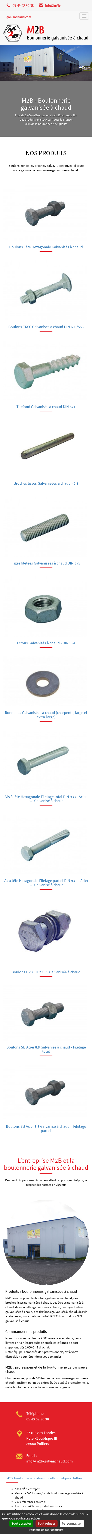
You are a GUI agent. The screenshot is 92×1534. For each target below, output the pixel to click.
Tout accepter (21, 1523)
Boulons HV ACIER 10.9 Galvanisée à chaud (46, 972)
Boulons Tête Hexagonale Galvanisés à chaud (46, 246)
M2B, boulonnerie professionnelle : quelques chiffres (44, 1478)
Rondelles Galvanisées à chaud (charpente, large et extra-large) (46, 714)
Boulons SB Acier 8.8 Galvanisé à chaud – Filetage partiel (46, 1128)
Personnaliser (72, 1523)
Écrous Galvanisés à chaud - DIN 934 (46, 643)
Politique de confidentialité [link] (46, 1530)
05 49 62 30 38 (37, 1419)
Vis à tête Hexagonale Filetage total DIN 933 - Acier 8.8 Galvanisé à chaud (46, 798)
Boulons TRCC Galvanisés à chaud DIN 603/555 (46, 326)
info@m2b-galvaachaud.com (49, 1461)
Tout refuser (46, 1523)
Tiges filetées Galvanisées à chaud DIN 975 (46, 563)
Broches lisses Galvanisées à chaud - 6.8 (46, 483)
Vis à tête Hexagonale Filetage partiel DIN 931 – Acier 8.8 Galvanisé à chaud (46, 882)
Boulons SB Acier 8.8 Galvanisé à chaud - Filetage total (46, 1049)
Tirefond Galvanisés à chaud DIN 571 (46, 406)
